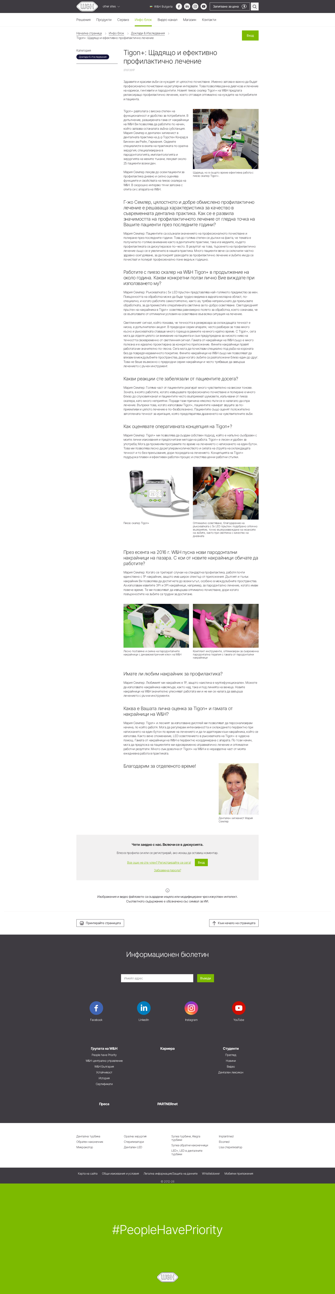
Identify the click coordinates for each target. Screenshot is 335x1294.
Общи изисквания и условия (120, 1173)
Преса (104, 1104)
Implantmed (226, 1136)
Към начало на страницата (236, 923)
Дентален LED (133, 1147)
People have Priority (104, 1055)
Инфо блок (143, 20)
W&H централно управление (104, 1061)
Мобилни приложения (238, 1173)
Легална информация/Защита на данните (171, 1173)
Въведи (205, 978)
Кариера (167, 1048)
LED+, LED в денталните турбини (186, 1152)
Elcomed (224, 1142)
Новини (231, 1061)
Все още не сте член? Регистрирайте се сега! (159, 862)
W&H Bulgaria (163, 6)
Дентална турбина (88, 1136)
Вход (250, 35)
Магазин (189, 20)
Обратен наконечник (89, 1142)
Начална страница (89, 33)
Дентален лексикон (230, 1072)
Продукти (103, 20)
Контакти (209, 20)
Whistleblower (211, 1173)
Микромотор (84, 1147)
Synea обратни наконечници (189, 1145)
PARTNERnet (167, 1104)
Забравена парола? (167, 870)
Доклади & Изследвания (148, 33)
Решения (83, 20)
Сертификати (104, 1084)
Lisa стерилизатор (230, 1147)
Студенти (230, 1048)
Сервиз (123, 20)
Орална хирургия (135, 1136)
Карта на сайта (87, 1173)
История (104, 1078)
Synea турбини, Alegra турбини (185, 1138)
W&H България (104, 1066)
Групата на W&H (104, 1048)
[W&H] (87, 6)
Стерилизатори (134, 1142)
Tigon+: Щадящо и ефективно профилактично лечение (115, 38)
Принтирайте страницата (103, 923)
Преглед (230, 1055)
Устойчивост (104, 1072)
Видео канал (167, 20)
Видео (231, 1066)
